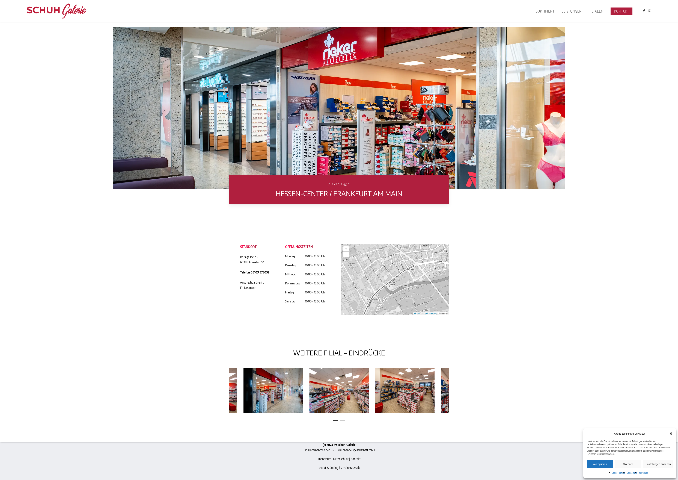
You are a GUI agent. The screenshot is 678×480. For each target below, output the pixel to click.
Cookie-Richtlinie (618, 473)
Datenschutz (632, 473)
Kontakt (356, 459)
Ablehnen (628, 464)
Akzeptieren (600, 464)
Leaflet (417, 313)
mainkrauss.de (351, 468)
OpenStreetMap (430, 313)
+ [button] (346, 249)
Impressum (643, 473)
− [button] (346, 254)
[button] (671, 433)
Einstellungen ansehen (658, 464)
